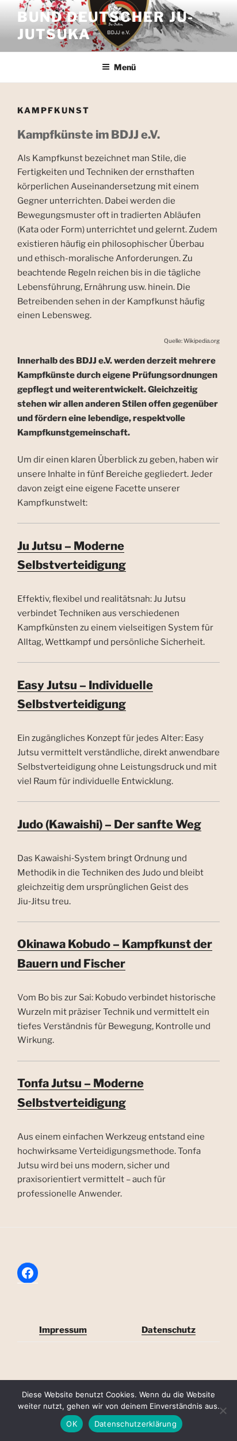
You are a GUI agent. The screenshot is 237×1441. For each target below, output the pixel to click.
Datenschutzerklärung (135, 1423)
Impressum (63, 1330)
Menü (125, 67)
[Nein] (222, 1410)
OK (71, 1423)
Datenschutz (169, 1330)
